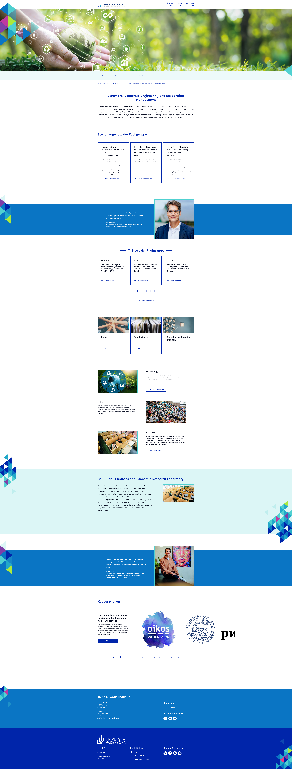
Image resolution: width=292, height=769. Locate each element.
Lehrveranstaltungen (110, 420)
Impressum (171, 707)
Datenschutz (139, 756)
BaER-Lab (151, 75)
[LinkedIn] (165, 718)
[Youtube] (175, 718)
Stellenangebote (102, 75)
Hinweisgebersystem (142, 759)
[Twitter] (170, 718)
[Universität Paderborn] (146, 739)
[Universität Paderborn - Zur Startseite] (99, 4)
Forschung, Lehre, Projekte (140, 75)
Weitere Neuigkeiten (148, 300)
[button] (171, 4)
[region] (145, 75)
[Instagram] (165, 753)
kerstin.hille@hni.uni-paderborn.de (109, 718)
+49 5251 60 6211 (102, 714)
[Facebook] (170, 753)
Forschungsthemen (158, 389)
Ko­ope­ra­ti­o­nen (159, 75)
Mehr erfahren (109, 348)
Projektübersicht (158, 450)
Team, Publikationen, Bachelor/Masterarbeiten (123, 75)
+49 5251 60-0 (101, 759)
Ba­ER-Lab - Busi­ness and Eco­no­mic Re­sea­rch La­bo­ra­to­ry (140, 479)
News (109, 75)
